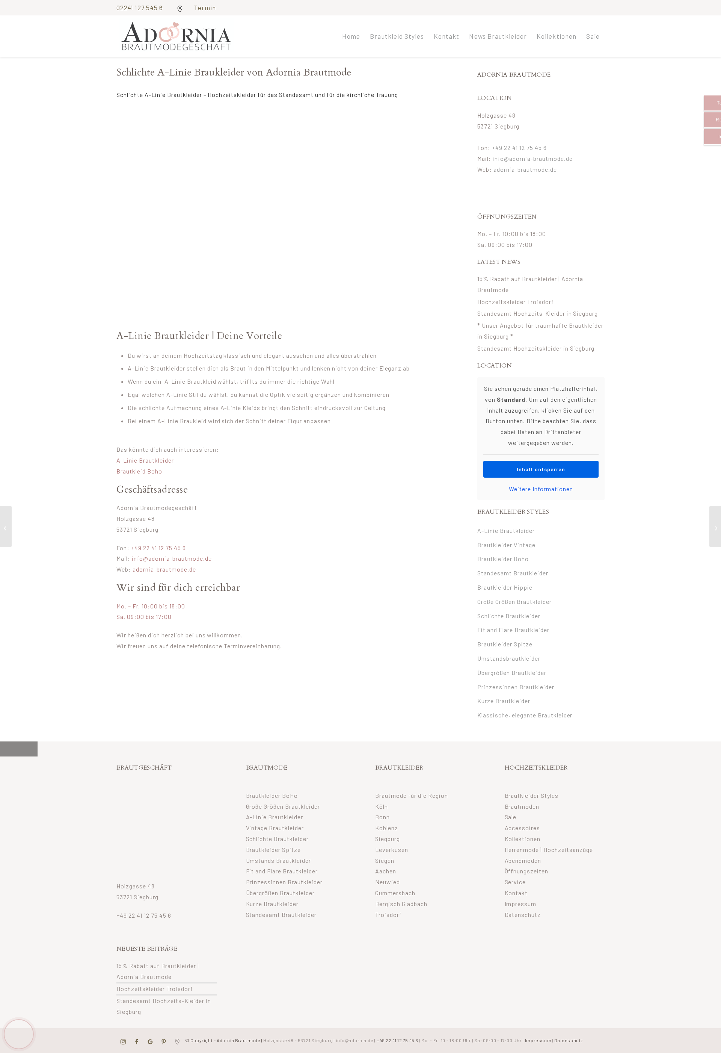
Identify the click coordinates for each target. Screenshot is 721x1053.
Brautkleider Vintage (506, 544)
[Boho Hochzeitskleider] (715, 526)
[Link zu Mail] (587, 7)
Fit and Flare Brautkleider (513, 629)
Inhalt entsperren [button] (541, 469)
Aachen (385, 870)
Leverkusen (391, 849)
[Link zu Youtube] (599, 7)
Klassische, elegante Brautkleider (524, 715)
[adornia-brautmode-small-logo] (176, 36)
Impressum (521, 903)
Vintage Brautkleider (275, 827)
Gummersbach (395, 892)
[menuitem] (351, 36)
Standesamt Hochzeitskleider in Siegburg (535, 348)
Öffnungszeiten (527, 870)
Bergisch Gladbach (401, 903)
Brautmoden (522, 806)
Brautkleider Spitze (504, 644)
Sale (511, 816)
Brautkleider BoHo (272, 795)
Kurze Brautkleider (503, 700)
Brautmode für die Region (411, 795)
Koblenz (386, 827)
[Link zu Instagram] (565, 7)
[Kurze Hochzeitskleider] (6, 526)
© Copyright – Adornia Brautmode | (258, 1040)
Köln (381, 806)
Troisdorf (388, 914)
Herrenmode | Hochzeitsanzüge (549, 849)
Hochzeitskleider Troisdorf (515, 301)
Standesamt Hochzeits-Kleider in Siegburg (537, 313)
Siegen (384, 860)
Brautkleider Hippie (504, 587)
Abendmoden (523, 860)
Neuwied (387, 881)
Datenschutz (523, 914)
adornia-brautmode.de (164, 569)
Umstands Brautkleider (278, 860)
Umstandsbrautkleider (508, 658)
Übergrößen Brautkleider (511, 672)
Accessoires (522, 827)
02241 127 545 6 (140, 7)
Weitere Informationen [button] (541, 488)
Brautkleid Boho (139, 471)
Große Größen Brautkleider (514, 601)
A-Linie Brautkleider (145, 460)
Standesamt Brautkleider (512, 572)
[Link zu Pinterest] (576, 7)
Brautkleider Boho (503, 558)
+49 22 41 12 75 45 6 (158, 547)
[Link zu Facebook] (553, 7)
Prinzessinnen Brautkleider (515, 686)
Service (515, 881)
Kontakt (516, 892)
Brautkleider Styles (532, 795)
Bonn (382, 816)
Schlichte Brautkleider (508, 615)
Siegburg (387, 838)
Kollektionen (523, 838)
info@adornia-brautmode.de (172, 558)
